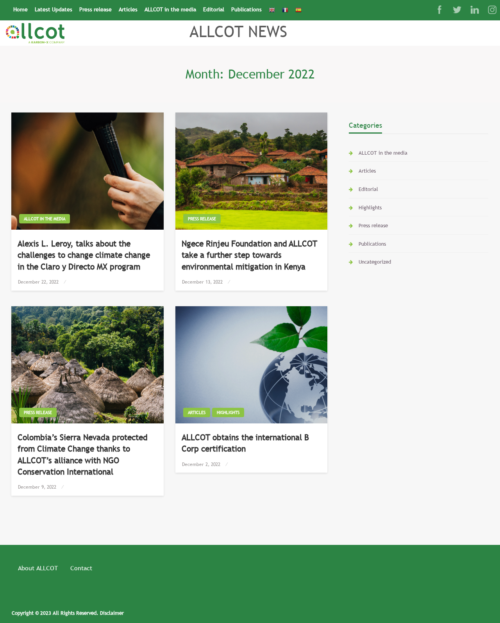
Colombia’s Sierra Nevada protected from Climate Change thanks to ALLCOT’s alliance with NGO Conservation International (83, 454)
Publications (246, 9)
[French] (285, 10)
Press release (95, 9)
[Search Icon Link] (308, 7)
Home (20, 9)
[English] (272, 10)
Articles (128, 9)
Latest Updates (53, 9)
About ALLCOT (38, 568)
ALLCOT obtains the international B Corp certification (245, 443)
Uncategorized (375, 261)
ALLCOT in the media (170, 9)
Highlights (228, 412)
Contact (81, 568)
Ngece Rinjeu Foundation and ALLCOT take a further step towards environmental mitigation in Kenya (249, 255)
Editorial (213, 9)
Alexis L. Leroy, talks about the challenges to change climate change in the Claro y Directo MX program (84, 255)
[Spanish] (298, 10)
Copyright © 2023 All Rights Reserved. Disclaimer (68, 612)
